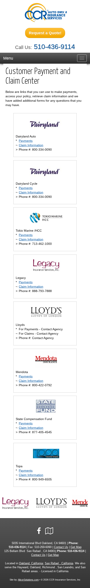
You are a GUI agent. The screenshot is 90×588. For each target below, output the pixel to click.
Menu (8, 58)
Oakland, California (31, 563)
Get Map (76, 547)
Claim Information (31, 145)
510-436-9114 (54, 47)
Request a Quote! (45, 33)
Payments (26, 140)
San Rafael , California (59, 563)
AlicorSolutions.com (28, 579)
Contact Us (61, 547)
